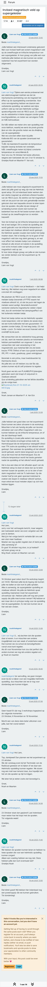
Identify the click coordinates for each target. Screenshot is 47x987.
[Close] (42, 918)
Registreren (9, 966)
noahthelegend (15, 85)
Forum (11, 2)
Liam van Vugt (15, 34)
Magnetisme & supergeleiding (15, 17)
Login (19, 966)
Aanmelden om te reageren (33, 25)
